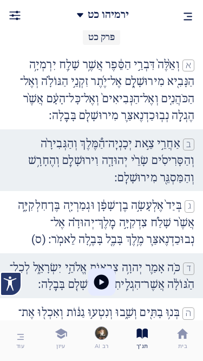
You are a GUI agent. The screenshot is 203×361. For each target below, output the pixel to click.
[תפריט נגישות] (11, 284)
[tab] (182, 340)
